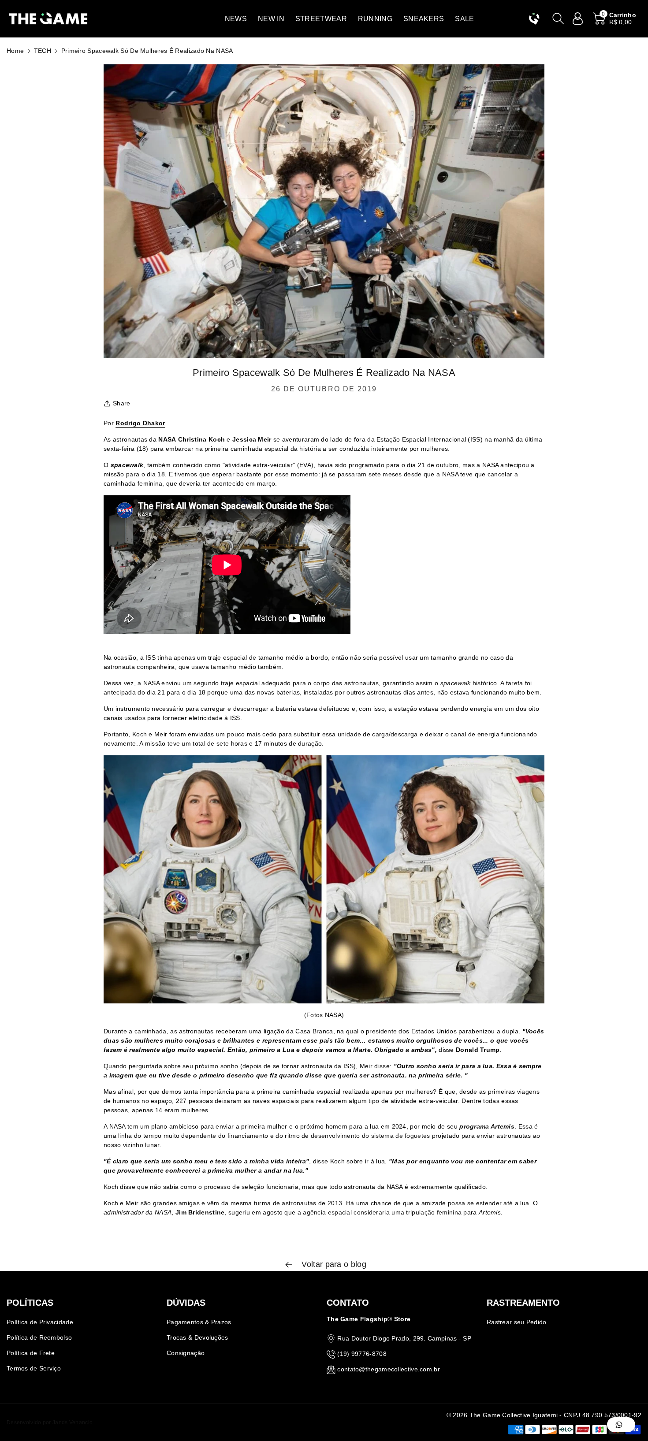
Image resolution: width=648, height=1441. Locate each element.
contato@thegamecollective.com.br (388, 1369)
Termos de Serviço (34, 1368)
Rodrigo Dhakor (140, 423)
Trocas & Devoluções (197, 1337)
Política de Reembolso (39, 1337)
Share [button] (121, 403)
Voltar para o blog (332, 1264)
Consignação (186, 1352)
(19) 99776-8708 (362, 1353)
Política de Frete (31, 1352)
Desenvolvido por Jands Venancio (50, 1422)
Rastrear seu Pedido (517, 1322)
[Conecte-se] (578, 18)
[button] (236, 18)
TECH (42, 50)
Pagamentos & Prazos (199, 1322)
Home (15, 50)
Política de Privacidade (40, 1322)
